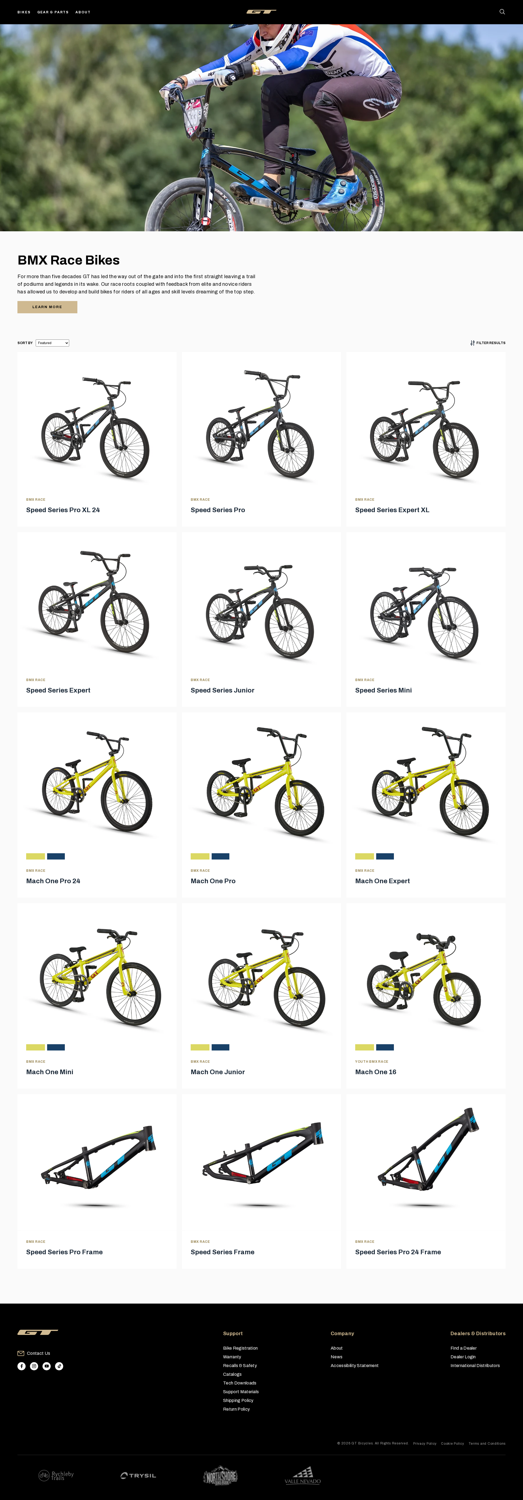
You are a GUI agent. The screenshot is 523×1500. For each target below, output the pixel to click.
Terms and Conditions (487, 1444)
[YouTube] (46, 1366)
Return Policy (236, 1409)
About (83, 12)
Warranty (232, 1357)
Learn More (47, 307)
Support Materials (241, 1391)
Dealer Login (463, 1357)
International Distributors (475, 1365)
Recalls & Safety (240, 1365)
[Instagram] (34, 1366)
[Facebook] (21, 1366)
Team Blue (56, 856)
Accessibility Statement (355, 1365)
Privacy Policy (425, 1444)
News (336, 1357)
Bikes (24, 12)
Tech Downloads (239, 1383)
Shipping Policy (238, 1400)
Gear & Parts (53, 12)
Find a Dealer (464, 1348)
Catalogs (232, 1374)
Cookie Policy (452, 1444)
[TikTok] (59, 1366)
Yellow (35, 856)
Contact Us (38, 1353)
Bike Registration (240, 1348)
